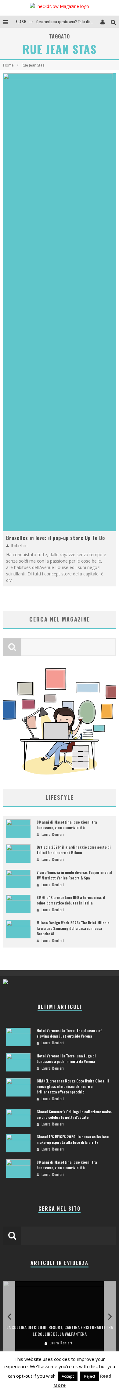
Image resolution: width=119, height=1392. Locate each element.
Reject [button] (89, 1376)
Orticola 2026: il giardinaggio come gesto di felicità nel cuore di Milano (74, 849)
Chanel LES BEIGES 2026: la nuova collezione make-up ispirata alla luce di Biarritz (73, 1139)
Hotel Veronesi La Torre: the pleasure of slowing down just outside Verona (69, 1033)
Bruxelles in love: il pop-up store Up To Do (55, 538)
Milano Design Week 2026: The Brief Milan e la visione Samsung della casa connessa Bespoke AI (73, 928)
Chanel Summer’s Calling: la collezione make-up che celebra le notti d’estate (74, 1114)
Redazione (19, 545)
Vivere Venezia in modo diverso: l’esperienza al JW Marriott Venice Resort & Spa (74, 875)
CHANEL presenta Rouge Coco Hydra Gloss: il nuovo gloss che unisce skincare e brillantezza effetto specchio (73, 1086)
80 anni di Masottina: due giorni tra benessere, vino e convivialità (67, 824)
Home (8, 65)
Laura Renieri (52, 834)
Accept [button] (68, 1376)
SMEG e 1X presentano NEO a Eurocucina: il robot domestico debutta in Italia (71, 900)
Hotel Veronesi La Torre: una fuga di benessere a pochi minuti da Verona (66, 1058)
